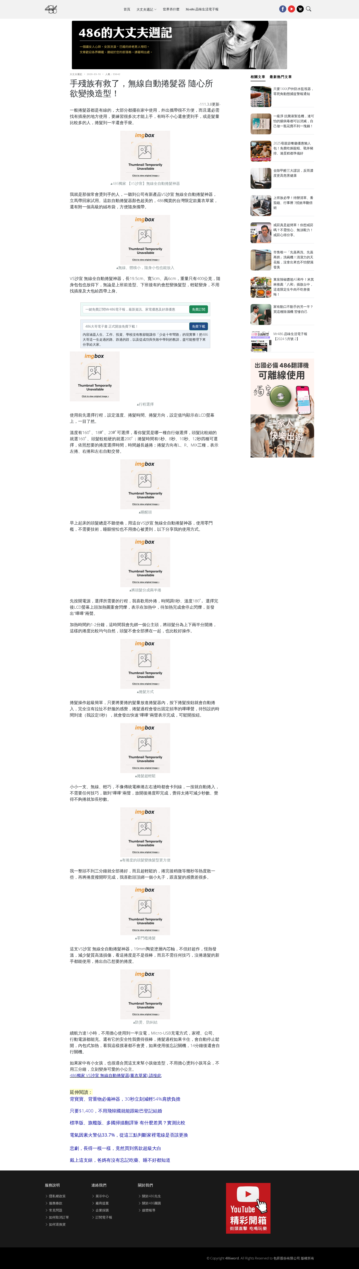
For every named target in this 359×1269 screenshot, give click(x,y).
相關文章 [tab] (258, 76)
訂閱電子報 (103, 1217)
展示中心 (102, 1196)
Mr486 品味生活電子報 (202, 9)
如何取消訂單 (58, 1217)
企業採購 (102, 1210)
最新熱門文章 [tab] (281, 76)
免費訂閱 (198, 309)
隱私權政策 (57, 1196)
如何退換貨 (57, 1224)
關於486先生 (151, 1196)
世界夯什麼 (171, 9)
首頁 (127, 9)
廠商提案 (102, 1203)
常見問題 (55, 1210)
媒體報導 (148, 1210)
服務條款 (55, 1203)
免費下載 (198, 326)
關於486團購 (151, 1203)
